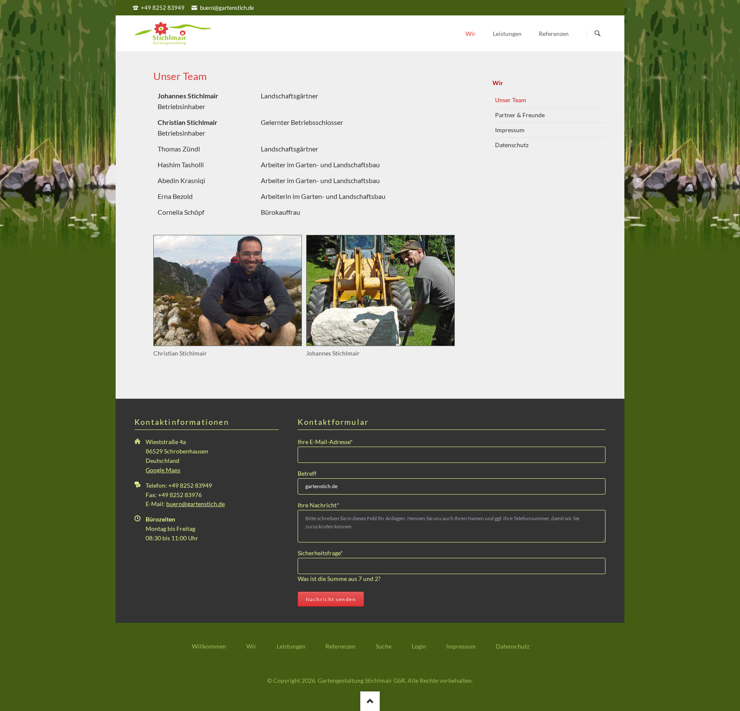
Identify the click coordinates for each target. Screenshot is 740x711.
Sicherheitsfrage (320, 553)
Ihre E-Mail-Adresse (325, 441)
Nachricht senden (331, 599)
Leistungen (291, 646)
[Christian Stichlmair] (227, 290)
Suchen (597, 33)
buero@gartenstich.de (195, 503)
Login (419, 646)
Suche (383, 646)
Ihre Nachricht (318, 505)
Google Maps (163, 470)
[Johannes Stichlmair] (380, 290)
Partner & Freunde (520, 114)
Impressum (510, 129)
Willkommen (209, 646)
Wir (497, 82)
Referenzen (340, 646)
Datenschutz (511, 144)
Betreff (307, 473)
